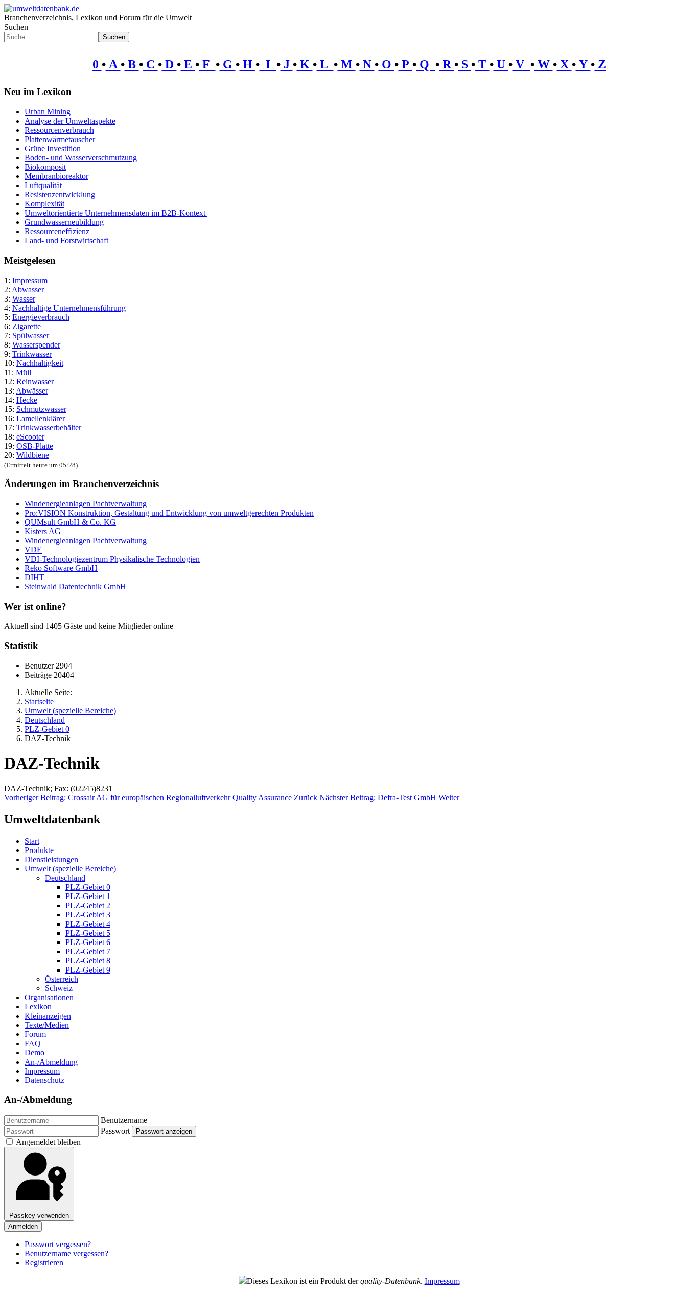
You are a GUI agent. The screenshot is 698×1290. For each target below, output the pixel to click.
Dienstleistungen (51, 859)
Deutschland (65, 877)
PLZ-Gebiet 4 (87, 923)
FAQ (33, 1043)
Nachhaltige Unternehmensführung (69, 308)
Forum (35, 1034)
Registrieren (44, 1262)
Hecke (26, 400)
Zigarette (26, 326)
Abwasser (28, 289)
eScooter (30, 436)
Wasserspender (36, 344)
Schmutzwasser (41, 409)
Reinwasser (35, 381)
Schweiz (59, 988)
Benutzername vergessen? (66, 1253)
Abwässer (32, 390)
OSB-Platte (34, 446)
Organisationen (49, 997)
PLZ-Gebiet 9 (87, 969)
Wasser (23, 298)
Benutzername (124, 1120)
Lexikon (38, 1006)
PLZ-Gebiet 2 (87, 905)
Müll (23, 372)
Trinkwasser (32, 354)
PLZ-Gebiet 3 (87, 914)
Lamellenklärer (40, 418)
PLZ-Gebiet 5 (87, 933)
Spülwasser (30, 335)
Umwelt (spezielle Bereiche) (70, 868)
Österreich (61, 979)
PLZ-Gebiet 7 (87, 951)
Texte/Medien (47, 1025)
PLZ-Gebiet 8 (87, 960)
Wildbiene (32, 455)
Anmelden (23, 1226)
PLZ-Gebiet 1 (87, 896)
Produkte (39, 850)
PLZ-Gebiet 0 (87, 887)
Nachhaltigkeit (39, 363)
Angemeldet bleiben (48, 1142)
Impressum (30, 280)
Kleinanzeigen (48, 1015)
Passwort (115, 1130)
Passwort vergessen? (58, 1244)
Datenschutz (44, 1080)
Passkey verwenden (39, 1215)
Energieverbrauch (40, 317)
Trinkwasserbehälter (48, 427)
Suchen (16, 26)
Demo (34, 1052)
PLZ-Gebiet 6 (87, 942)
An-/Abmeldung (51, 1061)
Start (32, 841)
